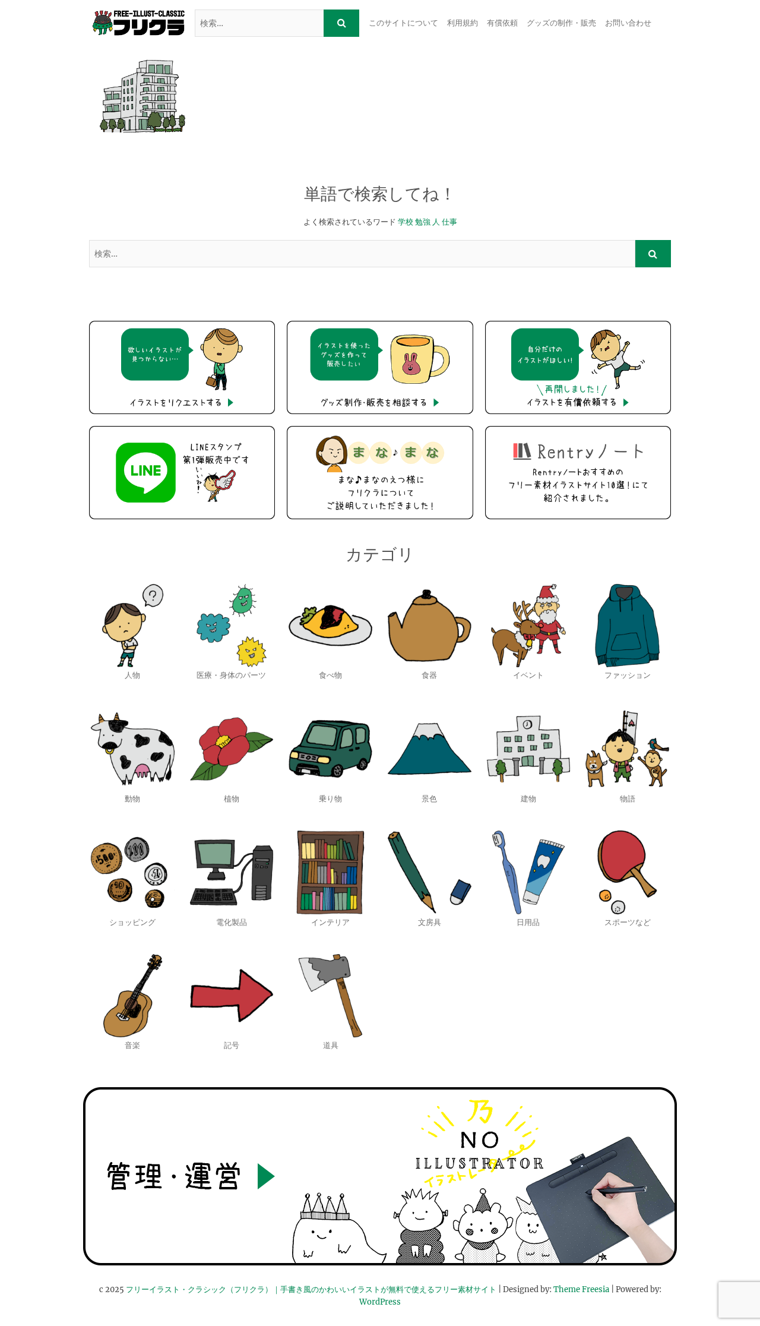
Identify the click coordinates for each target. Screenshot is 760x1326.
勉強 (422, 222)
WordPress (380, 1302)
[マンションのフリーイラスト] (142, 96)
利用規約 (462, 23)
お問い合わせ (628, 23)
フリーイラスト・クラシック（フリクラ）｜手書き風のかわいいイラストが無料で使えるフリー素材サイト (311, 1289)
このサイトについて (403, 23)
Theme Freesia (581, 1289)
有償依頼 (502, 23)
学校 (405, 222)
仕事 (449, 222)
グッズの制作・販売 (561, 23)
